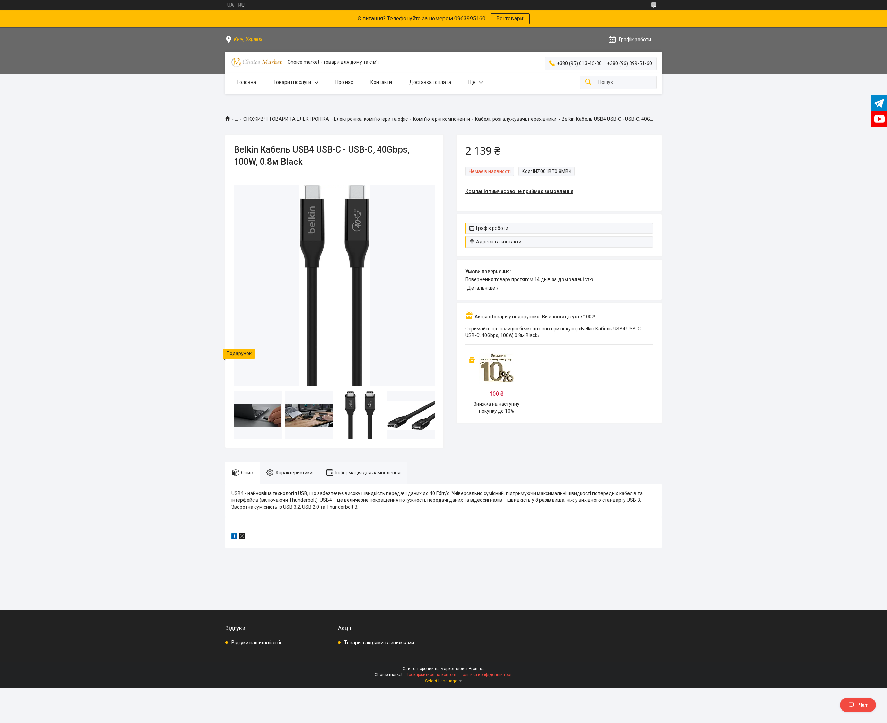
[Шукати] (588, 82)
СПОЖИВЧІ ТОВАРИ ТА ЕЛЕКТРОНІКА (286, 119)
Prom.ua (477, 668)
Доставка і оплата (430, 82)
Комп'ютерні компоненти (441, 119)
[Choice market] (256, 62)
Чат (863, 705)
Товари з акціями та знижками (379, 642)
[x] (242, 537)
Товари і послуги (292, 82)
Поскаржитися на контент (431, 674)
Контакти (381, 82)
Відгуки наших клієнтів (257, 642)
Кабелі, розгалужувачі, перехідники (515, 119)
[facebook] (234, 537)
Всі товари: (510, 18)
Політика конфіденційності (486, 674)
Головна (246, 82)
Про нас (344, 82)
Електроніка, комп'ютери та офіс (371, 119)
